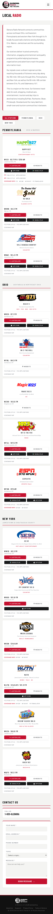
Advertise (9, 908)
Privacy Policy (28, 908)
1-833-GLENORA (12, 814)
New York (9, 123)
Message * (10, 860)
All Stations (10, 118)
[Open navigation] (48, 4)
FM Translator (38, 181)
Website (38, 165)
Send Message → (26, 881)
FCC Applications (23, 224)
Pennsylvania (27, 118)
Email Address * (13, 834)
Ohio (40, 118)
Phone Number (12, 843)
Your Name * (11, 825)
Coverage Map (9, 227)
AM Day (21, 181)
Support (18, 908)
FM (17, 181)
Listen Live (16, 165)
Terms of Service (41, 908)
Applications (20, 175)
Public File (11, 175)
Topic (8, 851)
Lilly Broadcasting (31, 905)
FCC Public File (9, 224)
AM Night (28, 181)
